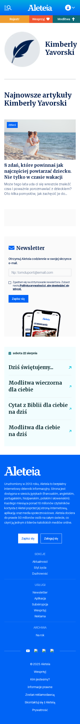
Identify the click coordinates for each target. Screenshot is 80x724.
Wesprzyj (38, 19)
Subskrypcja (40, 604)
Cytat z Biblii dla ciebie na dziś (38, 408)
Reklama (40, 616)
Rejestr (14, 19)
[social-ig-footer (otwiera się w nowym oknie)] (52, 651)
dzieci (12, 125)
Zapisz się (18, 299)
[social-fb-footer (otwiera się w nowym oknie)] (36, 651)
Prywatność (40, 710)
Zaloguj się (51, 538)
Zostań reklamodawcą (40, 695)
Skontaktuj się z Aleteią (40, 702)
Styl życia (40, 568)
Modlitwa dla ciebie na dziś (34, 431)
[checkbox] (10, 282)
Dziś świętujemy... (31, 367)
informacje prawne (40, 687)
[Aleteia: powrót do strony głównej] (40, 7)
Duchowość (40, 573)
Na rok (40, 635)
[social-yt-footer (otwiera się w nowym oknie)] (28, 651)
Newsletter (40, 592)
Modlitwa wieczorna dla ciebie (35, 386)
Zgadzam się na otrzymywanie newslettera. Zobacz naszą (41, 286)
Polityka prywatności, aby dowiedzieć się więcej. (41, 287)
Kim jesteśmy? (40, 679)
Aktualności (40, 562)
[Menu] (13, 7)
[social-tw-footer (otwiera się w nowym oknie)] (44, 651)
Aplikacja (40, 598)
